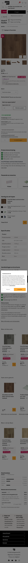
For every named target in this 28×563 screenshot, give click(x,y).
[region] (14, 281)
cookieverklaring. (12, 285)
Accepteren (20, 289)
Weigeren (8, 289)
